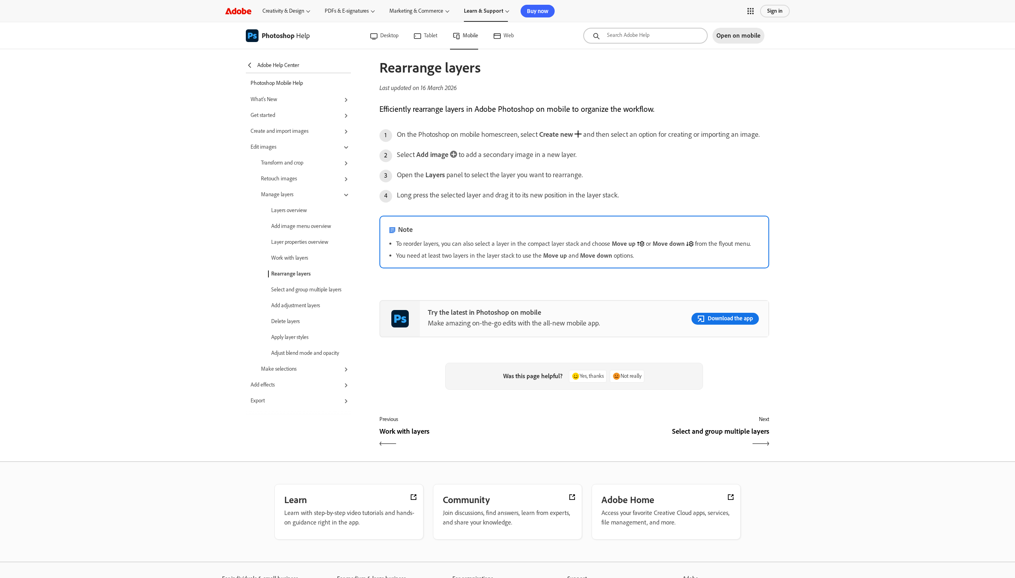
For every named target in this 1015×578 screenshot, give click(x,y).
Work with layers (289, 258)
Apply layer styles (289, 337)
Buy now (537, 11)
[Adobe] (238, 11)
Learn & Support (483, 11)
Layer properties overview (299, 242)
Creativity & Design (283, 11)
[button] (750, 11)
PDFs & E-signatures (347, 11)
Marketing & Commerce (416, 11)
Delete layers (285, 321)
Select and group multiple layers (306, 289)
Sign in (775, 11)
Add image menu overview (301, 226)
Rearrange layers (291, 273)
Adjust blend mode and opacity (305, 353)
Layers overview (289, 210)
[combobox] (645, 36)
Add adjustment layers (295, 305)
